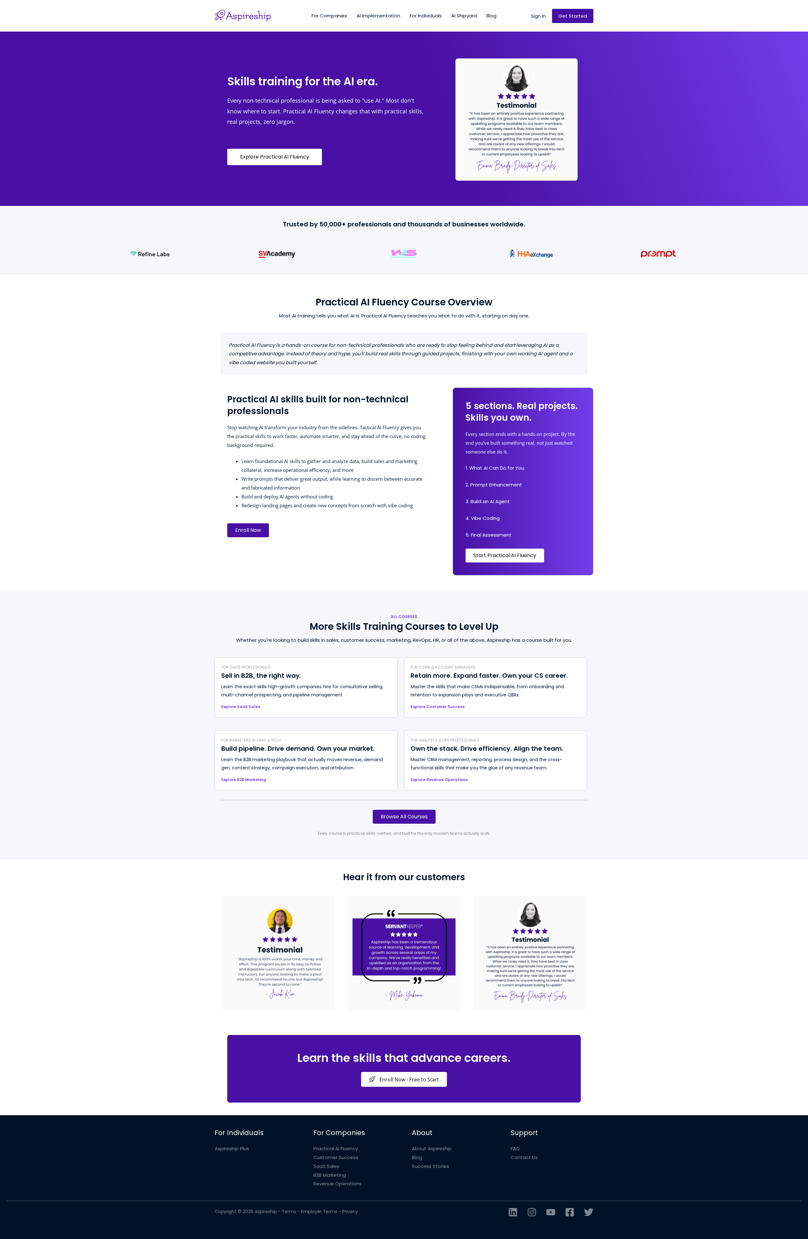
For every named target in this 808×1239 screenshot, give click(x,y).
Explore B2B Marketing (243, 779)
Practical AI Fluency (335, 1148)
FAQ (515, 1148)
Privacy (350, 1211)
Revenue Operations (337, 1183)
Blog (417, 1157)
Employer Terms (319, 1211)
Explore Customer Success (438, 706)
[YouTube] (551, 1212)
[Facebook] (569, 1212)
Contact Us (524, 1157)
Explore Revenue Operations (439, 779)
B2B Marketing (329, 1175)
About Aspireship (432, 1148)
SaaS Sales (326, 1166)
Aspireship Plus (232, 1148)
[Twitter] (588, 1212)
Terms (289, 1211)
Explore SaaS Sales (240, 706)
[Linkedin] (513, 1212)
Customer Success (335, 1157)
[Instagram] (532, 1212)
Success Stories (430, 1166)
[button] (538, 16)
